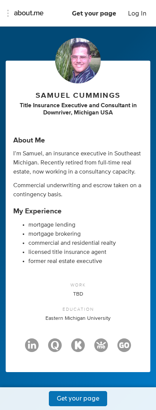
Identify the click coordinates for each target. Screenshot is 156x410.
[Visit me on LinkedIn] (32, 348)
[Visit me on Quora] (55, 348)
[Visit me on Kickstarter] (78, 348)
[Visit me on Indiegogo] (124, 348)
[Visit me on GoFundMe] (101, 348)
